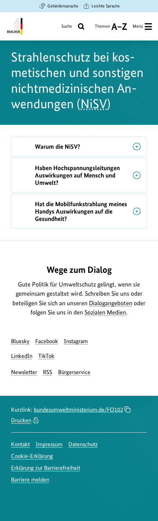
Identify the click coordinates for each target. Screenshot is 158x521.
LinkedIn (21, 355)
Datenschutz (83, 444)
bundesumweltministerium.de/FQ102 (78, 409)
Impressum (49, 444)
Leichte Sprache (105, 5)
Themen (102, 29)
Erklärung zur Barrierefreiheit (45, 467)
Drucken (21, 420)
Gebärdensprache (62, 5)
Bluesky (20, 341)
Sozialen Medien (105, 312)
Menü (138, 26)
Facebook (46, 341)
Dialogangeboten (110, 303)
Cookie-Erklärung (32, 456)
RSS (47, 372)
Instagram (76, 341)
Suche (66, 26)
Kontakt (20, 444)
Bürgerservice (74, 372)
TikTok (46, 355)
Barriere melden (30, 479)
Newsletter (24, 372)
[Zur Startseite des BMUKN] (14, 26)
